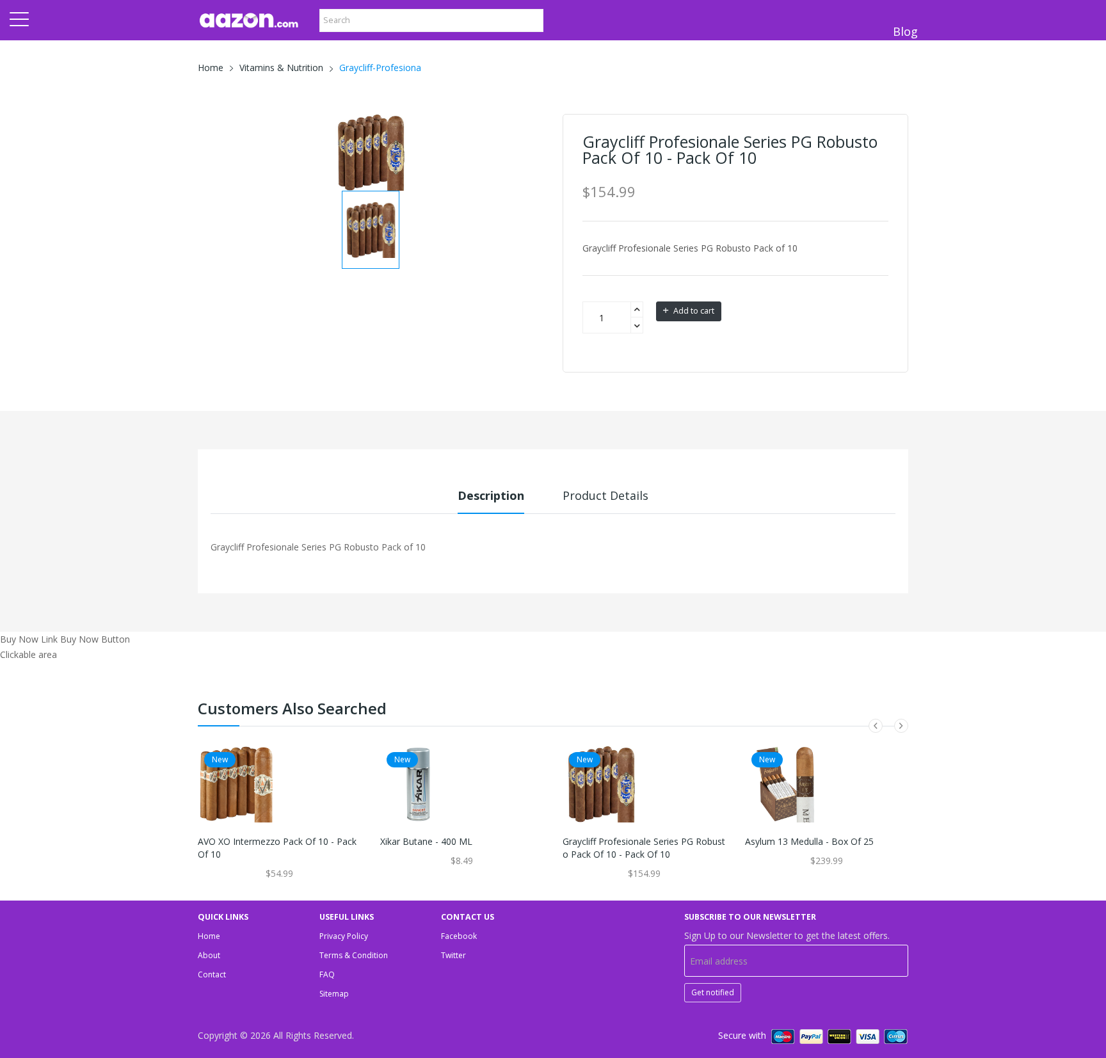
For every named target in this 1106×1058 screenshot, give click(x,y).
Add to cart (692, 310)
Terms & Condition (353, 955)
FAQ (327, 974)
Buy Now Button (95, 639)
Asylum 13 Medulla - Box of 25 (809, 841)
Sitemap (334, 993)
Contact (212, 974)
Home (210, 67)
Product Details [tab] (605, 495)
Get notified (712, 992)
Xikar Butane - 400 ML (426, 841)
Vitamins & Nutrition (281, 67)
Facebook (459, 936)
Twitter (453, 955)
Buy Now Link (29, 639)
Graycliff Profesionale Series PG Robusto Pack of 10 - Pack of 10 (644, 847)
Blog (905, 31)
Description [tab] (491, 495)
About (209, 955)
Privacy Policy (343, 936)
